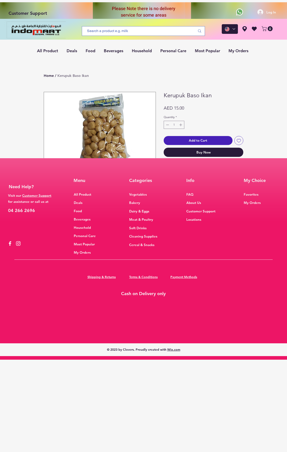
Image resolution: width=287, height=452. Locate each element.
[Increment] (181, 125)
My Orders (82, 252)
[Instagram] (18, 243)
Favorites (251, 194)
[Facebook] (10, 243)
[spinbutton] (174, 125)
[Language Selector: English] (230, 29)
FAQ (190, 194)
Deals (78, 203)
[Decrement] (167, 125)
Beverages (82, 219)
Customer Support (28, 13)
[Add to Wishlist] (239, 140)
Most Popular (84, 244)
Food (78, 211)
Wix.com (173, 350)
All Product (82, 194)
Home (49, 76)
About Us (193, 203)
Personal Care (85, 236)
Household (82, 227)
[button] (268, 28)
